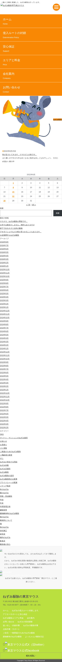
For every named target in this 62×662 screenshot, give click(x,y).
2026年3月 (4, 259)
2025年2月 (4, 304)
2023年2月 (4, 386)
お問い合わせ (11, 89)
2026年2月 (4, 263)
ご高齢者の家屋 (6, 455)
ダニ (1, 458)
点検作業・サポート (11, 629)
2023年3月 (4, 383)
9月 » (34, 205)
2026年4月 (4, 256)
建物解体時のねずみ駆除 (9, 513)
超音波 (2, 534)
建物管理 (3, 510)
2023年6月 (4, 373)
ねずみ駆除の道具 (7, 476)
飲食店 (2, 541)
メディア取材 (5, 486)
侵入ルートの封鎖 (14, 35)
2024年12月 (5, 311)
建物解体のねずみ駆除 (12, 637)
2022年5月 (4, 417)
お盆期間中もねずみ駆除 (9, 235)
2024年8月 (4, 324)
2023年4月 (4, 379)
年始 (1, 500)
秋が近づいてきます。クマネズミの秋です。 (19, 155)
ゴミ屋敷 (3, 448)
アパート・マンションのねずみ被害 (14, 438)
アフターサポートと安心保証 (15, 614)
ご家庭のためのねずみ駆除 (10, 452)
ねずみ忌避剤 (5, 469)
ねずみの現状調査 (25, 622)
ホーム (7, 21)
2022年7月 (4, 410)
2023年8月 (4, 366)
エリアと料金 (11, 62)
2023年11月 (5, 355)
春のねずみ (4, 517)
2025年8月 (4, 283)
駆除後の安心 (5, 544)
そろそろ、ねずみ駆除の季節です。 (14, 221)
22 (13, 196)
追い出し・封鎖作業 (11, 625)
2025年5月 (4, 294)
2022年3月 (4, 424)
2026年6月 (4, 249)
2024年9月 (4, 321)
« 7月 (28, 205)
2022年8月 (4, 407)
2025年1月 (4, 307)
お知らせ (3, 441)
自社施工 (3, 531)
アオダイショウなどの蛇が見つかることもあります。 (21, 232)
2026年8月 (4, 242)
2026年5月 (4, 252)
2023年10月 (5, 359)
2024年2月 (4, 345)
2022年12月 (5, 393)
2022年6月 (4, 414)
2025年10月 (5, 276)
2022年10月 (5, 400)
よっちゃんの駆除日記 (34, 637)
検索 (1, 208)
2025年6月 (4, 290)
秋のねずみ (4, 527)
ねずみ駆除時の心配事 (8, 479)
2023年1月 (4, 390)
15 (13, 192)
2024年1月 (4, 349)
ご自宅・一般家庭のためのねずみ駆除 (19, 633)
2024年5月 (4, 335)
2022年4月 (4, 421)
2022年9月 (4, 403)
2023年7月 (4, 369)
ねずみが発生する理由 (8, 462)
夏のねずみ (4, 493)
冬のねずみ (4, 489)
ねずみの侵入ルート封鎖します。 (26, 610)
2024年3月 (4, 342)
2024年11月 (5, 314)
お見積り (3, 445)
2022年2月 (4, 428)
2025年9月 (4, 280)
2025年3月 (4, 300)
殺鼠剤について (6, 520)
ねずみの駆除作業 (30, 625)
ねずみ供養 (4, 465)
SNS (2, 434)
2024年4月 (4, 338)
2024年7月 (4, 328)
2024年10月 (5, 318)
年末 (1, 503)
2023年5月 (4, 376)
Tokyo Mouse (28, 660)
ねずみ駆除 (57, 120)
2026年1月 (4, 266)
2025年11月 (5, 273)
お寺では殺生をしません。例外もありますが (17, 225)
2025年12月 (5, 270)
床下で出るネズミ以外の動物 (11, 228)
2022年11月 (5, 397)
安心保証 (8, 48)
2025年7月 (4, 287)
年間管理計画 (5, 507)
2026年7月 (4, 245)
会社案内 (8, 75)
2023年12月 (5, 352)
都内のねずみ (5, 537)
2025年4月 (4, 297)
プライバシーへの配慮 (8, 483)
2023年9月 (4, 362)
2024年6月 (4, 331)
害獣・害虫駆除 (6, 496)
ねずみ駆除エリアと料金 (13, 618)
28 (4, 201)
